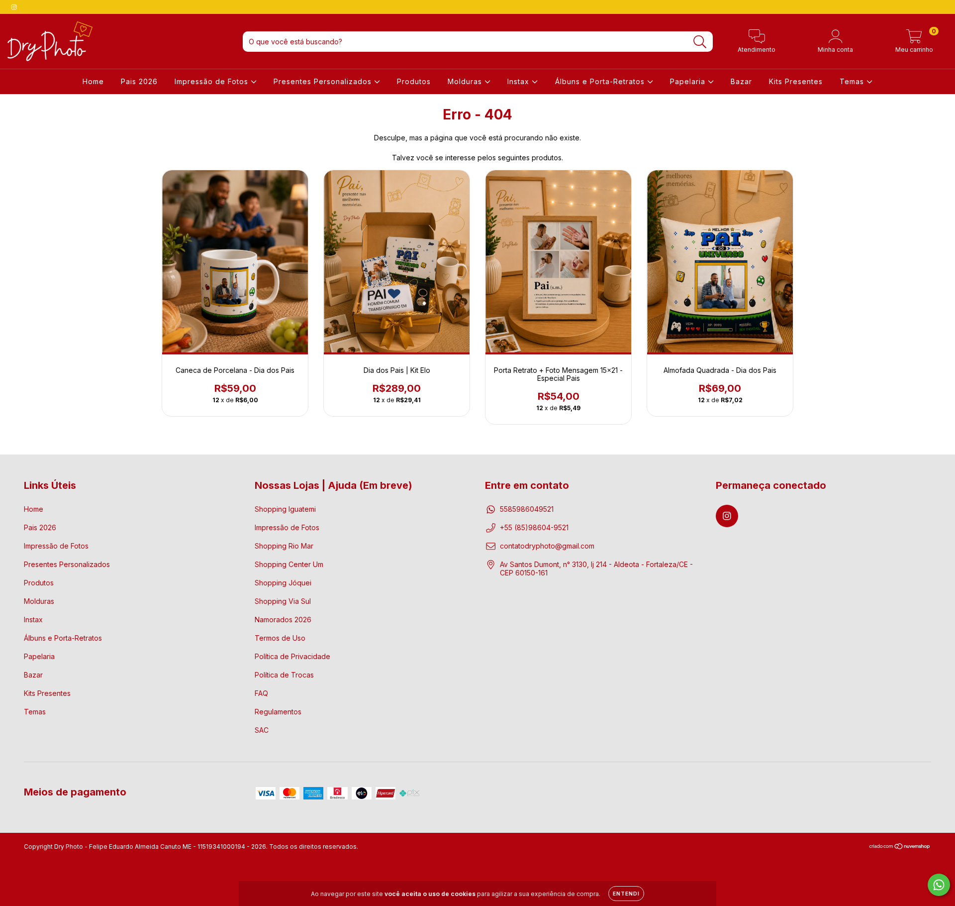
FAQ (261, 693)
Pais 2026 (139, 81)
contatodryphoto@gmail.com (547, 546)
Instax (519, 81)
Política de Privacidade (292, 656)
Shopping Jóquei (283, 582)
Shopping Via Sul (283, 601)
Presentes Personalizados (324, 81)
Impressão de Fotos (213, 81)
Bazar (741, 81)
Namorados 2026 (283, 619)
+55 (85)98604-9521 (534, 527)
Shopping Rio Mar (284, 546)
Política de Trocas (284, 675)
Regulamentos (278, 711)
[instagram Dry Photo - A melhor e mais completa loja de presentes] (13, 6)
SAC (262, 730)
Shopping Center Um (289, 564)
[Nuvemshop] (900, 847)
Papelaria (689, 81)
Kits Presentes (796, 81)
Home (93, 81)
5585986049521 (527, 509)
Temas (853, 81)
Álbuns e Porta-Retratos (601, 81)
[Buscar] (700, 42)
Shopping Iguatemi (285, 509)
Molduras (466, 81)
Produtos (414, 81)
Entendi (626, 894)
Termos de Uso (280, 638)
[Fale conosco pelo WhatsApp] (939, 885)
